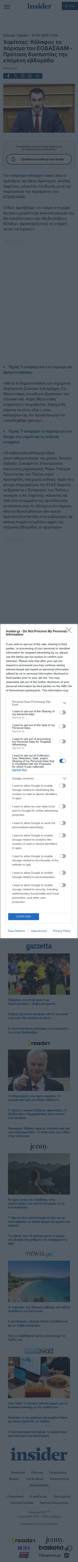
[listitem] (39, 703)
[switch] (62, 712)
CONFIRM (23, 916)
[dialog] (39, 781)
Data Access (39, 930)
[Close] (70, 631)
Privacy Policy (61, 930)
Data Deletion (16, 930)
